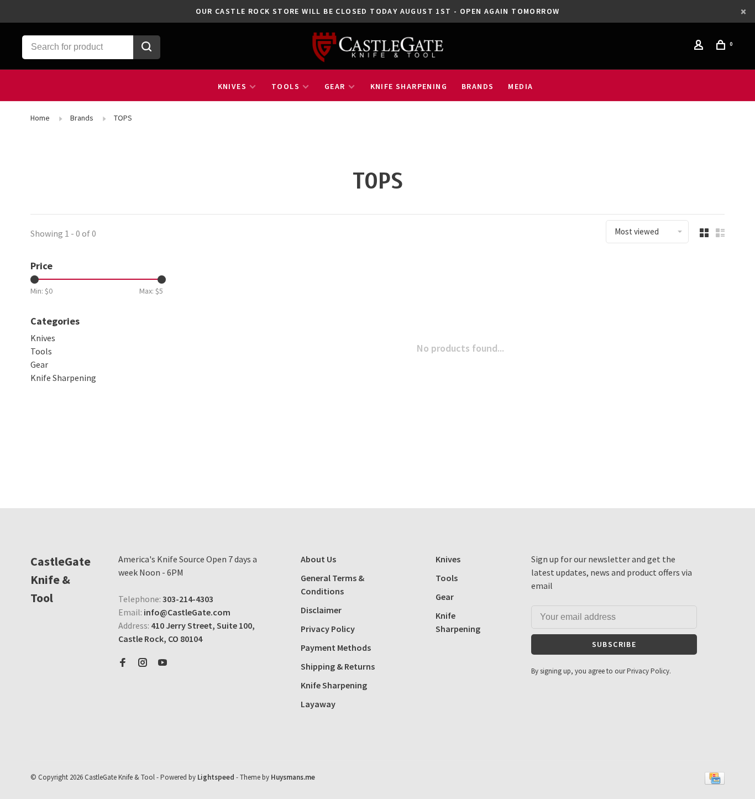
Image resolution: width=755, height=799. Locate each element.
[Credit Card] (715, 781)
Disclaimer (321, 609)
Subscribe (614, 644)
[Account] (700, 46)
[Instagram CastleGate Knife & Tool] (142, 663)
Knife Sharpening (408, 86)
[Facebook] (122, 663)
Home (40, 118)
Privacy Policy (328, 628)
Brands (478, 86)
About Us (318, 559)
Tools (285, 86)
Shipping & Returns (338, 666)
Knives (232, 86)
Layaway (318, 703)
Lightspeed (215, 777)
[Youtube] (162, 663)
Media (520, 86)
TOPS (123, 118)
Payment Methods (336, 647)
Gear (334, 86)
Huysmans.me (293, 777)
